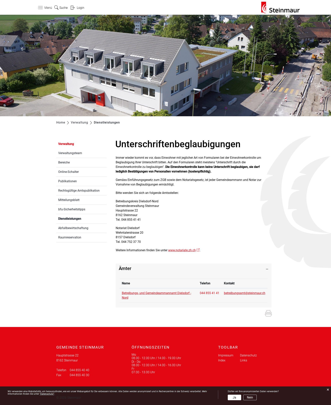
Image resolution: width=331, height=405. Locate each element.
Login (80, 8)
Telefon (205, 283)
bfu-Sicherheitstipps (71, 209)
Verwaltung (66, 144)
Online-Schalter (68, 172)
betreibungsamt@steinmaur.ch (244, 293)
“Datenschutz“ (47, 394)
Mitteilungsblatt (68, 200)
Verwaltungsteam (70, 153)
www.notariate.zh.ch (184, 250)
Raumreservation (69, 237)
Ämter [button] (125, 268)
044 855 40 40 (79, 370)
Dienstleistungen (78, 218)
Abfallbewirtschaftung (73, 228)
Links (243, 360)
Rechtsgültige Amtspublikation (79, 190)
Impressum (225, 355)
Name (126, 283)
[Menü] (40, 8)
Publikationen (67, 181)
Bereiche (64, 162)
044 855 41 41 (209, 293)
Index (221, 360)
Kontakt (229, 283)
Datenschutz (248, 355)
